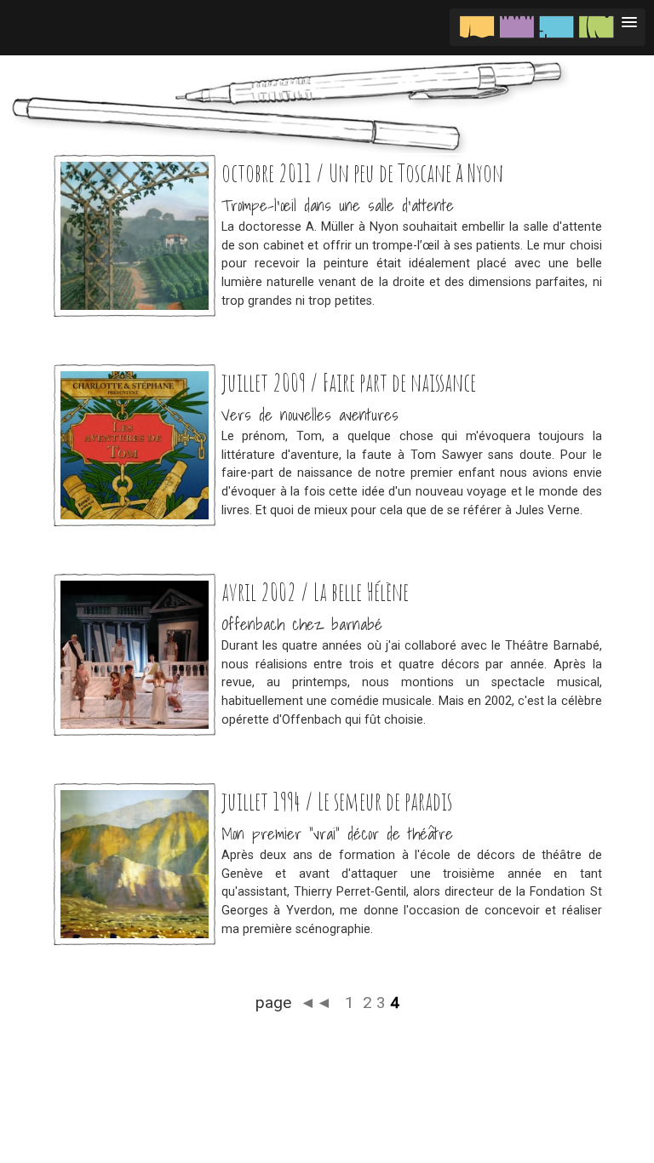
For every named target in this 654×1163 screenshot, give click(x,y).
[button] (547, 27)
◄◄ (318, 1002)
